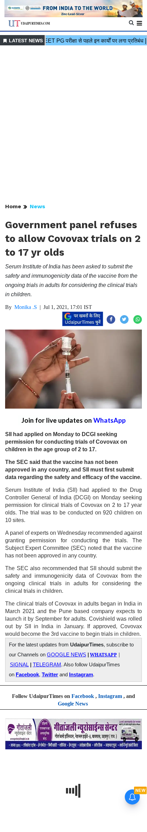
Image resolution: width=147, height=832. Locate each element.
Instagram (81, 674)
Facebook (27, 674)
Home (13, 206)
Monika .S (25, 307)
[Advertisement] (73, 125)
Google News (73, 704)
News (37, 206)
